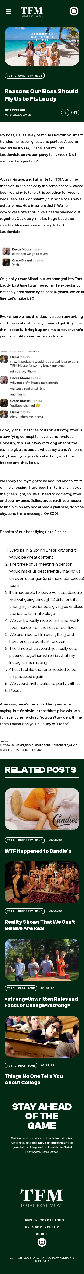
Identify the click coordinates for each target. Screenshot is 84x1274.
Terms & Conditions (42, 1220)
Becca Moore (34, 745)
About (42, 1234)
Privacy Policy (42, 1227)
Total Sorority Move (24, 75)
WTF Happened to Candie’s (38, 851)
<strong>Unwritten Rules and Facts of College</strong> (41, 1002)
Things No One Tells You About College (34, 1079)
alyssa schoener (12, 745)
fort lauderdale (56, 745)
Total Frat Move (21, 988)
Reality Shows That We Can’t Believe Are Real (40, 925)
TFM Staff (17, 110)
